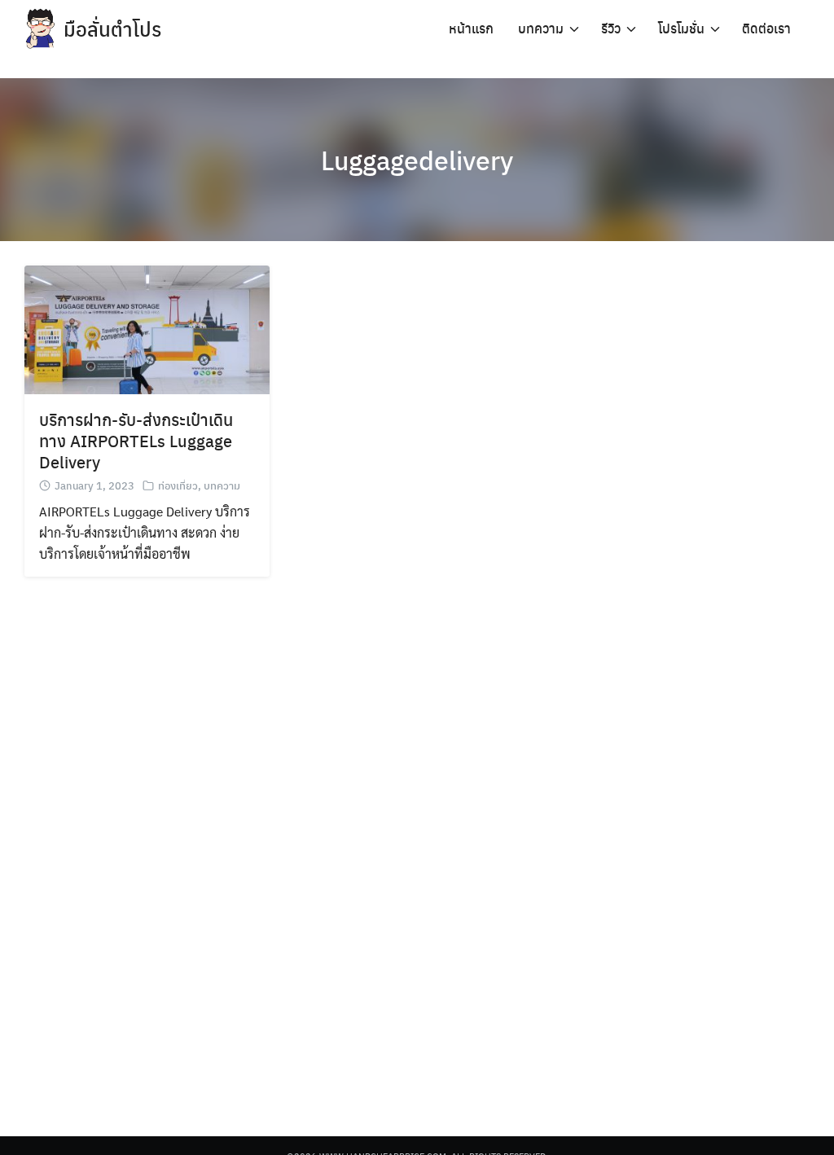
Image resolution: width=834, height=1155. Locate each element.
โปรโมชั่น (681, 28)
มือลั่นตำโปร (112, 28)
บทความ (541, 28)
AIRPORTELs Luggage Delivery (135, 450)
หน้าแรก (471, 28)
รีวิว (611, 28)
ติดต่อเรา (766, 28)
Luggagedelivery (417, 159)
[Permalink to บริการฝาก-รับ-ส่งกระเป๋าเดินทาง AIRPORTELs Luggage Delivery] (147, 327)
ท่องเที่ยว (178, 485)
